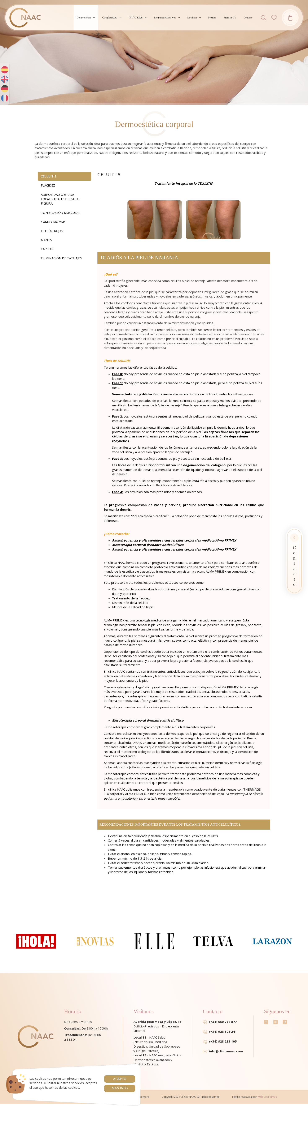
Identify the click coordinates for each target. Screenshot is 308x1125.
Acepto (119, 1079)
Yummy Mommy (53, 221)
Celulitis (48, 176)
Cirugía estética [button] (109, 17)
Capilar (47, 249)
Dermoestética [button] (84, 17)
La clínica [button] (192, 17)
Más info (119, 1088)
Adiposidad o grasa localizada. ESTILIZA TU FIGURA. (60, 199)
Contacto (248, 17)
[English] (4, 79)
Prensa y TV (230, 17)
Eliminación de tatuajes (61, 258)
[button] (263, 17)
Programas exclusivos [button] (165, 17)
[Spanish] (4, 69)
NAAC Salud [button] (135, 17)
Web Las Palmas (267, 1097)
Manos (46, 240)
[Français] (4, 98)
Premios (212, 17)
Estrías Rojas (52, 231)
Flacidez (48, 185)
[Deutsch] (4, 88)
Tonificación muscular (60, 212)
